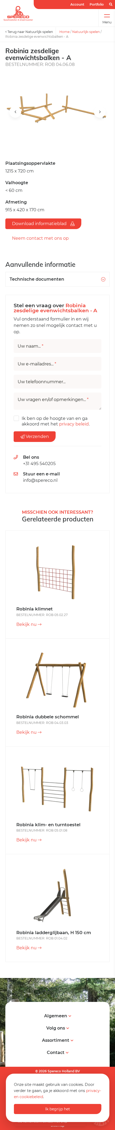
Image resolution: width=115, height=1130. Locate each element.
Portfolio (97, 4)
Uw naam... (30, 346)
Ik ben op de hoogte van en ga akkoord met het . (56, 421)
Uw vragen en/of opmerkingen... (53, 400)
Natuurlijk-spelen (86, 32)
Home (64, 32)
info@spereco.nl (40, 480)
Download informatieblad (40, 223)
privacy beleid (74, 424)
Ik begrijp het (57, 1109)
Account (77, 4)
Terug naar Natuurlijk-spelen (30, 32)
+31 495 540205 (39, 463)
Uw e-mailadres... (37, 364)
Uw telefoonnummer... (42, 382)
